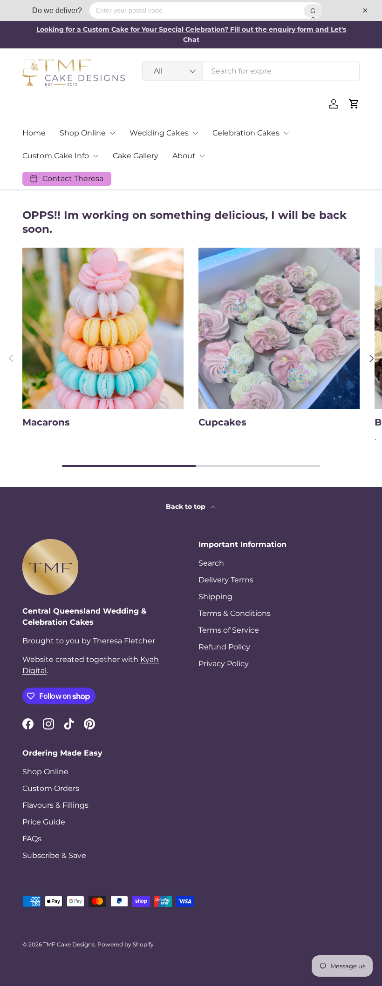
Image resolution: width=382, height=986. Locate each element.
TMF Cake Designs (69, 944)
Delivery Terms (225, 579)
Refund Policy (224, 646)
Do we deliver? (57, 10)
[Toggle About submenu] (202, 156)
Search (211, 563)
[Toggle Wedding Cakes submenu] (195, 133)
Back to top (186, 506)
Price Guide (43, 821)
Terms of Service (228, 630)
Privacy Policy (223, 663)
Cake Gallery (135, 155)
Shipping (215, 596)
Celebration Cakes (246, 132)
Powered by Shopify (125, 944)
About (184, 155)
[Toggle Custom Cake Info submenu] (95, 156)
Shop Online (83, 132)
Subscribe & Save (54, 855)
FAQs (31, 838)
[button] (354, 104)
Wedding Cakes (159, 132)
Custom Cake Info (55, 155)
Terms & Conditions (234, 613)
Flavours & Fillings (55, 805)
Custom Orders (50, 788)
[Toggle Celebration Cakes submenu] (286, 133)
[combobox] (251, 71)
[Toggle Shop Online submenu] (112, 133)
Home (34, 132)
